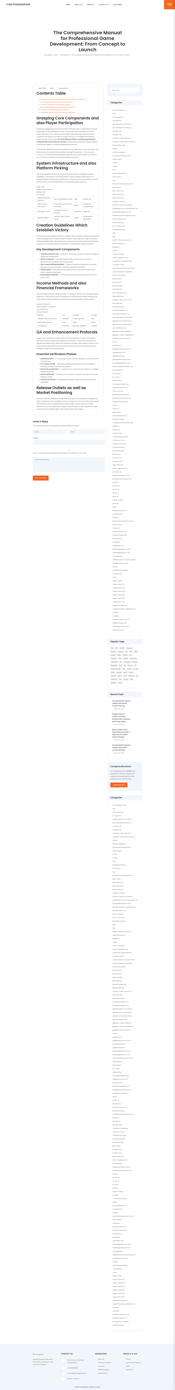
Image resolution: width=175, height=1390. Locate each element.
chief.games (40, 155)
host (120, 658)
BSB (114, 236)
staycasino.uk (117, 539)
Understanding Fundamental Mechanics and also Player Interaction (63, 99)
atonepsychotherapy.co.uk (122, 156)
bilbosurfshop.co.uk (119, 219)
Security (113, 676)
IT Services (133, 658)
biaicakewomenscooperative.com (124, 215)
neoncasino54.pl (118, 451)
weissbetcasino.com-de (121, 619)
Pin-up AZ (116, 489)
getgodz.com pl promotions (122, 324)
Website (36, 438)
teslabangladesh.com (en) (122, 549)
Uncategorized (63, 88)
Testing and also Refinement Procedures (54, 110)
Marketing (114, 665)
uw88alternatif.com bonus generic (124, 560)
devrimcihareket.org (119, 293)
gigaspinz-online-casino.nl (121, 338)
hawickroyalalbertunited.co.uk (123, 366)
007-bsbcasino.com (119, 110)
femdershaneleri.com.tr (121, 310)
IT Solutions (114, 662)
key (121, 662)
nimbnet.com (117, 458)
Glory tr (115, 342)
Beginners (130, 648)
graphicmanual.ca (119, 356)
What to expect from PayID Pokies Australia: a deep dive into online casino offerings (121, 733)
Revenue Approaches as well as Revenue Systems (58, 107)
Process (135, 669)
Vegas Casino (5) (119, 591)
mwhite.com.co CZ (119, 440)
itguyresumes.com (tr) (120, 387)
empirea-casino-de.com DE (122, 300)
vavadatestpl (117, 574)
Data (136, 651)
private (129, 669)
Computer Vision (118, 265)
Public (113, 672)
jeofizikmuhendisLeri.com (121, 395)
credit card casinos (119, 275)
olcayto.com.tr (117, 461)
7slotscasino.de (118, 117)
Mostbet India (117, 433)
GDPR (128, 1366)
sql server (114, 679)
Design (113, 655)
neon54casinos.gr (119, 447)
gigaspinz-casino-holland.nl (122, 331)
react (125, 672)
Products (116, 503)
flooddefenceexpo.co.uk (121, 314)
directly (125, 655)
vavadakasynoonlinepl (120, 570)
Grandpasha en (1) (119, 352)
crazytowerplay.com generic (122, 272)
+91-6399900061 (72, 1368)
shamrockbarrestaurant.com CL (123, 521)
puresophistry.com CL (120, 510)
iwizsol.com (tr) (118, 391)
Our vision (101, 1366)
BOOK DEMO (117, 5)
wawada (115, 612)
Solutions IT (116, 528)
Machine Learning (118, 419)
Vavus (115, 577)
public (115, 507)
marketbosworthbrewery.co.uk (123, 423)
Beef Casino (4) (118, 198)
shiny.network (117, 525)
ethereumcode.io (118, 307)
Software (131, 676)
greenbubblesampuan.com (122, 359)
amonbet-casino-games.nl (122, 138)
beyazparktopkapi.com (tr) (122, 212)
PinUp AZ (115, 496)
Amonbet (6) (117, 135)
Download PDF (118, 785)
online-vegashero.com (120, 468)
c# (126, 651)
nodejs (130, 665)
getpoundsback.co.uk (120, 328)
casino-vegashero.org (120, 258)
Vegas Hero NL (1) (118, 602)
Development (117, 289)
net (125, 665)
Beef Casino (117, 187)
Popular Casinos (118, 500)
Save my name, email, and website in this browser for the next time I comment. (60, 453)
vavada (115, 567)
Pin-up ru (116, 493)
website (113, 683)
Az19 (114, 170)
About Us (101, 1359)
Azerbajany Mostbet (119, 173)
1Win (114, 114)
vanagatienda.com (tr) (120, 563)
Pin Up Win (116, 486)
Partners (115, 482)
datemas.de (117, 282)
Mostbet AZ (116, 430)
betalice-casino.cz (119, 201)
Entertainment (117, 303)
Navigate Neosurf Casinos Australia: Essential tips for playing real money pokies (121, 718)
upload (126, 679)
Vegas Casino (117, 581)
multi (120, 665)
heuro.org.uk (117, 373)
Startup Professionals (120, 535)
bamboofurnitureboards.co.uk (123, 184)
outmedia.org (117, 472)
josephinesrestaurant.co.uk (122, 398)
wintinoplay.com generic (121, 626)
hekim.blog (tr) (118, 370)
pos (135, 665)
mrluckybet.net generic (120, 437)
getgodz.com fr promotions (122, 321)
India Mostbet (117, 380)
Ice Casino (116, 377)
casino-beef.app (118, 254)
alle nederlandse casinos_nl (122, 128)
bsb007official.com (119, 244)
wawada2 (116, 616)
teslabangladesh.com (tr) (121, 553)
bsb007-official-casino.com (122, 240)
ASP (116, 648)
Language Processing (120, 402)
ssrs (120, 679)
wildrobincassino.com (120, 623)
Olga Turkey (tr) (118, 465)
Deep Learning (117, 286)
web (131, 679)
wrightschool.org (118, 630)
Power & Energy (115, 669)
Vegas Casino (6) (119, 595)
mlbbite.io (116, 426)
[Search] (137, 90)
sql (137, 676)
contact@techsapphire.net (76, 1373)
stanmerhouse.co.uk (119, 532)
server (120, 676)
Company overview (104, 1363)
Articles (115, 149)
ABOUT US (78, 5)
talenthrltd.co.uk (118, 546)
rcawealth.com (118, 514)
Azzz (114, 180)
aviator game (117, 159)
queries (119, 672)
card (130, 651)
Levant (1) (116, 409)
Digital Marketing (118, 296)
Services (90, 5)
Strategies (116, 542)
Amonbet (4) (117, 131)
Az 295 (115, 163)
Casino (115, 251)
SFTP (125, 676)
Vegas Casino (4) (119, 588)
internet (126, 658)
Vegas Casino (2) (118, 584)
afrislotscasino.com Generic (122, 124)
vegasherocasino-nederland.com (124, 609)
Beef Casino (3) (118, 194)
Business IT (116, 247)
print (123, 669)
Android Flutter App (119, 145)
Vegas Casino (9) (119, 598)
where (120, 683)
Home (68, 5)
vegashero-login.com (120, 605)
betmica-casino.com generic (122, 205)
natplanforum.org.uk (119, 444)
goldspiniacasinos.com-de (122, 349)
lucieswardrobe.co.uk (120, 416)
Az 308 (115, 166)
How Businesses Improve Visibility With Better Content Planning (121, 703)
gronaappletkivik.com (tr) (121, 363)
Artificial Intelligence (119, 152)
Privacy (128, 1359)
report (131, 672)
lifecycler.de (117, 412)
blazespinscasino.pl (119, 229)
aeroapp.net (117, 121)
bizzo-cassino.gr (118, 222)
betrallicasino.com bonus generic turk (125, 208)
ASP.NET (122, 648)
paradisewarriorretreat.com (122, 479)
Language (127, 662)
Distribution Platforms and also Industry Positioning (58, 112)
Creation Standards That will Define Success (56, 104)
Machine (134, 662)
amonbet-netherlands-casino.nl (124, 142)
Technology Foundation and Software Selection (57, 102)
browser (113, 651)
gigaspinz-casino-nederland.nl (123, 335)
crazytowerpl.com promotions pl (124, 268)
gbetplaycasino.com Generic (122, 317)
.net (112, 648)
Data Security (117, 279)
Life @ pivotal (102, 1373)
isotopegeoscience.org (120, 384)
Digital (119, 655)
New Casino (117, 454)
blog (114, 233)
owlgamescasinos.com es (121, 475)
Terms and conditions (133, 1363)
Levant (115, 405)
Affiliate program (104, 1370)
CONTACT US (103, 5)
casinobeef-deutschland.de (122, 261)
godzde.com (117, 345)
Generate (114, 658)
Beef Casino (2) (118, 191)
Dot (130, 655)
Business (120, 651)
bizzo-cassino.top (119, 226)
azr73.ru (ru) (117, 177)
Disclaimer (129, 1370)
